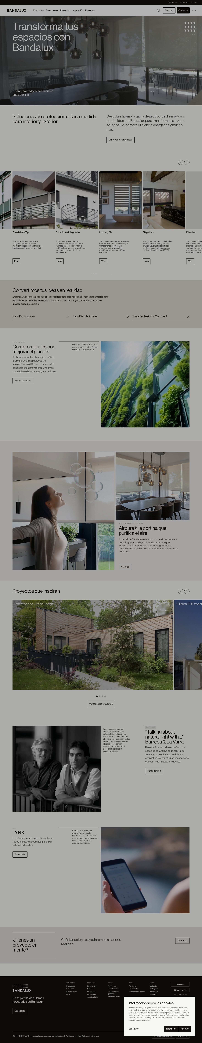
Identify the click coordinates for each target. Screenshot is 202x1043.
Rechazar (170, 1029)
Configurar (133, 1029)
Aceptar (185, 1029)
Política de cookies (174, 1015)
